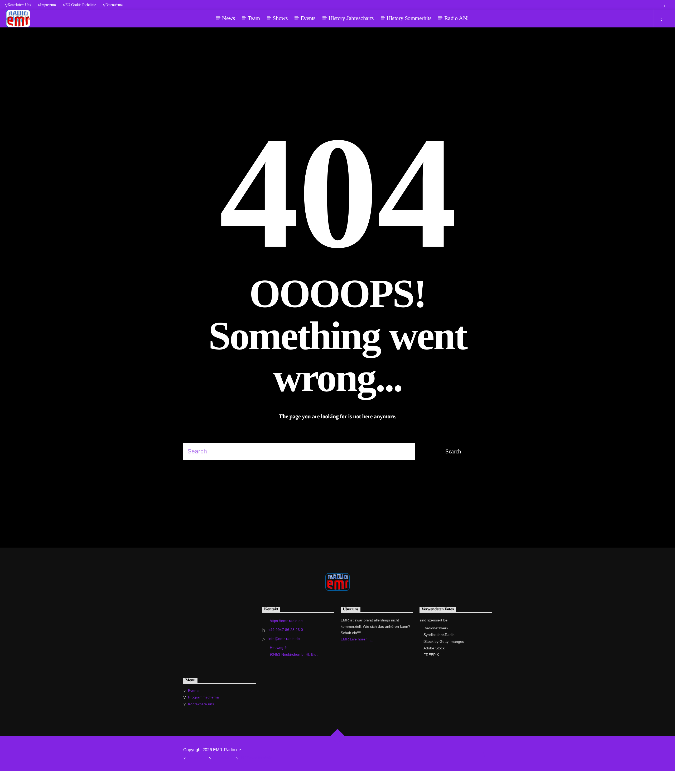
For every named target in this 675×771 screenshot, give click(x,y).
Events (308, 18)
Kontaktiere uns (19, 5)
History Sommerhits (409, 18)
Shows (280, 18)
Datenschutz (114, 5)
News (228, 18)
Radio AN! (456, 18)
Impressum (48, 5)
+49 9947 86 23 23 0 (285, 630)
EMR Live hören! (355, 639)
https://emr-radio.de (286, 621)
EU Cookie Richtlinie (80, 5)
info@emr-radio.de (284, 638)
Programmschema (203, 697)
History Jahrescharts (351, 18)
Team (254, 18)
